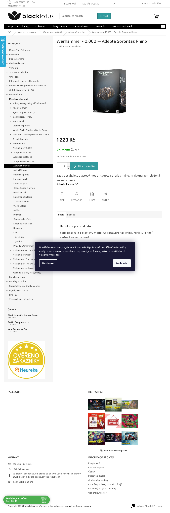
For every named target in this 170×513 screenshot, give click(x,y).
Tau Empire (19, 237)
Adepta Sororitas (22, 165)
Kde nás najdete (91, 3)
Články (91, 471)
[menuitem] (18, 26)
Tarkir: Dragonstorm (18, 322)
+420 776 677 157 (21, 469)
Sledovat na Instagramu (116, 450)
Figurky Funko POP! (18, 290)
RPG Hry (13, 295)
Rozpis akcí (70, 3)
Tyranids (17, 241)
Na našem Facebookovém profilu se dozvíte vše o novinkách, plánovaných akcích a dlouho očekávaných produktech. (47, 475)
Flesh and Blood (17, 63)
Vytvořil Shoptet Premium (149, 506)
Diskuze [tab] (71, 214)
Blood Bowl (18, 121)
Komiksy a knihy (17, 277)
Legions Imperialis (22, 125)
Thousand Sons (21, 201)
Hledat (104, 15)
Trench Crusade (20, 139)
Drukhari (17, 214)
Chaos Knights (20, 183)
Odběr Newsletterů (98, 493)
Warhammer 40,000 (22, 148)
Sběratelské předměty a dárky (24, 286)
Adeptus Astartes (22, 152)
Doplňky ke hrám (17, 281)
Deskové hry (15, 94)
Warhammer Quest (22, 254)
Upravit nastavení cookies (78, 506)
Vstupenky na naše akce (21, 299)
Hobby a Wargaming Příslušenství (29, 103)
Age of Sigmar (20, 108)
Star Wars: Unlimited (19, 72)
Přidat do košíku (86, 166)
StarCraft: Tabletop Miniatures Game (31, 134)
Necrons (17, 228)
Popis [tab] (61, 214)
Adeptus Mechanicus (23, 161)
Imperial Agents (21, 174)
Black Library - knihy (22, 117)
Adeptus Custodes (22, 157)
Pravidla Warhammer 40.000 (27, 246)
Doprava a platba (96, 476)
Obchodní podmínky (98, 480)
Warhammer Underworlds (25, 268)
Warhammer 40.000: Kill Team (27, 250)
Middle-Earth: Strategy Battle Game (30, 130)
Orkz (15, 232)
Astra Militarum (20, 170)
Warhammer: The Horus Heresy (28, 259)
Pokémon (14, 54)
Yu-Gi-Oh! (13, 68)
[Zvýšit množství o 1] (68, 164)
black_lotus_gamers (23, 482)
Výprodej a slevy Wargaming (27, 272)
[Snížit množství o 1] (68, 168)
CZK (144, 3)
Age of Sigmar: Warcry (24, 112)
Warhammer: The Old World (26, 263)
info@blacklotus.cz (22, 464)
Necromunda (19, 143)
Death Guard (19, 192)
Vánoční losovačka (17, 329)
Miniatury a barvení (18, 99)
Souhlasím (122, 263)
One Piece (14, 77)
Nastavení (48, 263)
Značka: (69, 46)
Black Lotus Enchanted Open (23, 315)
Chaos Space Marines (24, 188)
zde (58, 255)
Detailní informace (66, 184)
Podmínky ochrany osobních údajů (105, 484)
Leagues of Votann (22, 223)
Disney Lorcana (16, 59)
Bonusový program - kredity (102, 488)
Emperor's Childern (22, 197)
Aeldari (16, 210)
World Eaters (19, 206)
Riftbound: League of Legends (24, 81)
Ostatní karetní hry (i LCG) (21, 90)
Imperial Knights (21, 179)
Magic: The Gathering (19, 50)
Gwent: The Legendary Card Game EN (27, 85)
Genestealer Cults (22, 219)
